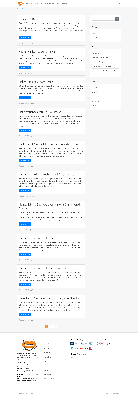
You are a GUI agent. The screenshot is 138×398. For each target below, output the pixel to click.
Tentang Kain (95, 38)
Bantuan (46, 370)
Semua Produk (48, 348)
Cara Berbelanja (48, 366)
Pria (35, 3)
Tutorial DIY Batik (28, 19)
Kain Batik (43, 3)
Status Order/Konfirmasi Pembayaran (53, 379)
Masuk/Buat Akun (62, 3)
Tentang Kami (47, 344)
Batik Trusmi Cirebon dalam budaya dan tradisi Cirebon (49, 144)
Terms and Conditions (22, 393)
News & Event (47, 374)
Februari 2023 (95, 92)
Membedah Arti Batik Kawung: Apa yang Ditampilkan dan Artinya (51, 206)
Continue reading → (25, 37)
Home (19, 8)
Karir (45, 361)
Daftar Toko (47, 352)
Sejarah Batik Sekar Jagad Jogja (37, 51)
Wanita (28, 3)
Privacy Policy (33, 393)
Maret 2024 (94, 88)
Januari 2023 (95, 97)
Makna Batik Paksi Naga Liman (36, 81)
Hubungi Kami (47, 357)
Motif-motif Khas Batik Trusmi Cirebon (40, 112)
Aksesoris (52, 3)
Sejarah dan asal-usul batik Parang (38, 238)
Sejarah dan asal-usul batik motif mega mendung (46, 268)
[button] (32, 3)
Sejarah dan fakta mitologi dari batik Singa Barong (46, 174)
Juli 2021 (94, 105)
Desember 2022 (96, 101)
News (31, 43)
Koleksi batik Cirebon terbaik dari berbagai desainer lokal (50, 298)
